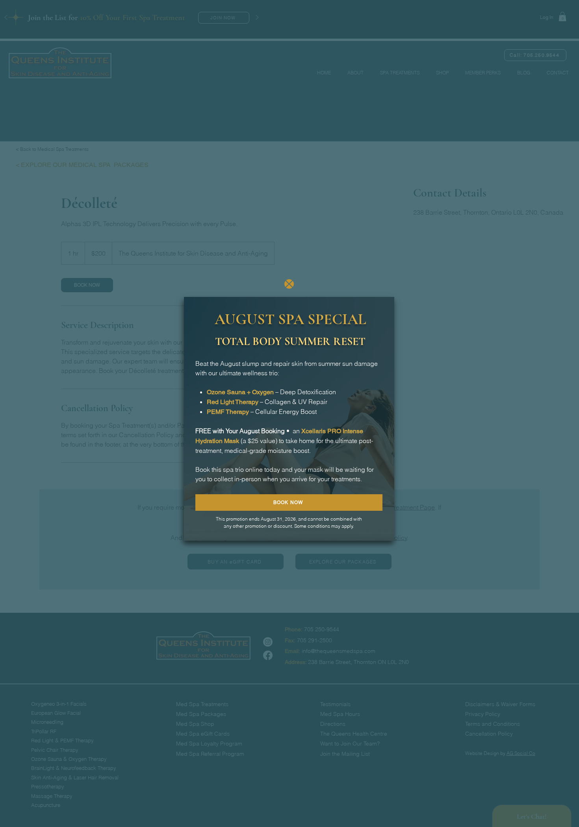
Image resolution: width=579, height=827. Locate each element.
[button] (289, 284)
